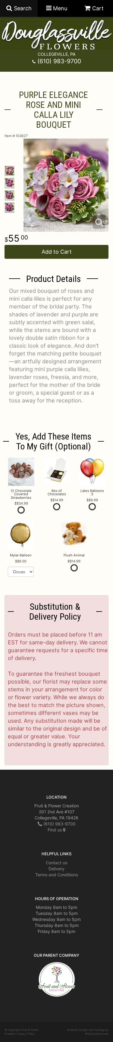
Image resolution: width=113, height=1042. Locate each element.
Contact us (56, 862)
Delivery (56, 868)
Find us (55, 829)
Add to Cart (57, 252)
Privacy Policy (26, 1033)
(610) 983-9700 (59, 61)
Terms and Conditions (56, 874)
